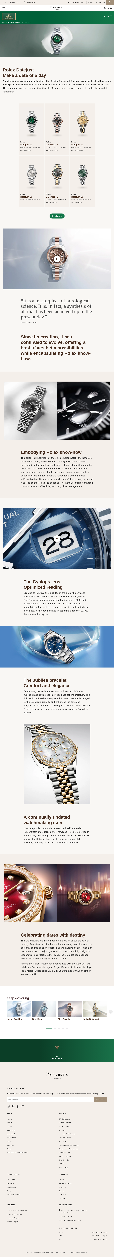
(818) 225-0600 (14, 2)
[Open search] (100, 2)
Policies (10, 1149)
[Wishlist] (107, 8)
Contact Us (92, 2)
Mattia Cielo (64, 1126)
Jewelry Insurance (14, 1214)
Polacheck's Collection (69, 1145)
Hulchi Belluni (65, 1123)
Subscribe (100, 1099)
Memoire (63, 1130)
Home (9, 1119)
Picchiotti (63, 1141)
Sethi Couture (65, 1156)
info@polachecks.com (71, 1220)
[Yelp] (18, 1106)
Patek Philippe (65, 1183)
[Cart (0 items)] (110, 2)
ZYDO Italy (63, 1167)
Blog (9, 1141)
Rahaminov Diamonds (68, 1149)
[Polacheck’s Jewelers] (57, 8)
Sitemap (10, 1145)
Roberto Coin (64, 1152)
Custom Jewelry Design (17, 1210)
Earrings (10, 1183)
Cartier (62, 1191)
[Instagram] (8, 1106)
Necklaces (11, 1187)
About (9, 1123)
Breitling (62, 1187)
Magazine (11, 1130)
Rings (9, 1191)
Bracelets (11, 1180)
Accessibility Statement (17, 1152)
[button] (104, 2)
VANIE (62, 1164)
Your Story (11, 1138)
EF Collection (64, 1119)
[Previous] (3, 1012)
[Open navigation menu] (3, 8)
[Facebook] (13, 1106)
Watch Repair (12, 1222)
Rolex (4, 22)
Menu (106, 16)
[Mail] (22, 1106)
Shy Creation (64, 1160)
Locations (31, 2)
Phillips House (65, 1138)
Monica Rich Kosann (68, 1134)
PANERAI (63, 1194)
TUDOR (62, 1198)
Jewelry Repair (13, 1218)
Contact (10, 1126)
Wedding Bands (13, 1194)
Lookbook (11, 1134)
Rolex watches (15, 22)
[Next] (111, 1012)
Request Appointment (76, 2)
